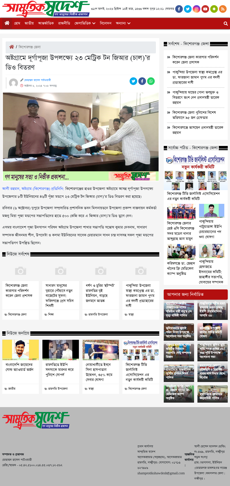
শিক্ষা (51, 314)
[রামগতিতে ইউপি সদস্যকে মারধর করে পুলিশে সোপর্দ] (60, 350)
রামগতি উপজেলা (98, 314)
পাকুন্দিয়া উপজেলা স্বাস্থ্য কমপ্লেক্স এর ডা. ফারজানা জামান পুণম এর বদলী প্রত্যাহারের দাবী (140, 295)
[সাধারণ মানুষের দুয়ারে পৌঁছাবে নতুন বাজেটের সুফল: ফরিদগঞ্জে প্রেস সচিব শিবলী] (60, 270)
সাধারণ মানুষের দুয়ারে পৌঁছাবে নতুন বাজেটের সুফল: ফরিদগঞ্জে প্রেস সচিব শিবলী (59, 295)
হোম (17, 23)
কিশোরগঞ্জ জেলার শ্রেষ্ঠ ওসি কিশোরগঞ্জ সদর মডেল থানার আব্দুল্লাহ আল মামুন (180, 231)
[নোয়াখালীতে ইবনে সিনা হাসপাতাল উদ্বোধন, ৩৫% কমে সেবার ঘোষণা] (100, 350)
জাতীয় (29, 23)
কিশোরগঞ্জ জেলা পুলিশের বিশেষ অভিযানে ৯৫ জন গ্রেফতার (194, 115)
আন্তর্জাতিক (46, 23)
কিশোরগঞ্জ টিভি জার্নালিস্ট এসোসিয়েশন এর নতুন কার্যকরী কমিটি (139, 372)
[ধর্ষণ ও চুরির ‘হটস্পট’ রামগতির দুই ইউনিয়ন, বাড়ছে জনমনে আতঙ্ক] (100, 270)
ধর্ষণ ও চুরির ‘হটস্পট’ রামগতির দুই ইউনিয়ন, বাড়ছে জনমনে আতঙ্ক (100, 293)
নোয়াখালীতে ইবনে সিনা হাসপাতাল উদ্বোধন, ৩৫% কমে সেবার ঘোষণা (99, 372)
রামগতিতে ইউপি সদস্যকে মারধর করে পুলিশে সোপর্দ (59, 370)
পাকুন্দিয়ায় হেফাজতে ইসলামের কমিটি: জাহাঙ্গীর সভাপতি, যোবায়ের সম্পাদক (211, 272)
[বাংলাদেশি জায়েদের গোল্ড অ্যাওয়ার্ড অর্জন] (20, 350)
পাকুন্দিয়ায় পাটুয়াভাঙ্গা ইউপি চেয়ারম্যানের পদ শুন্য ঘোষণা (210, 229)
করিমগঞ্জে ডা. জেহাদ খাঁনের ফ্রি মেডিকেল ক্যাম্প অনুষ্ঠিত (181, 268)
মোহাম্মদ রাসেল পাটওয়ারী (37, 80)
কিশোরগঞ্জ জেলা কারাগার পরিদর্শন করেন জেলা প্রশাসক (19, 290)
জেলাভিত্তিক (83, 23)
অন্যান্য (121, 23)
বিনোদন (105, 23)
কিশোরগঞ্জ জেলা (30, 47)
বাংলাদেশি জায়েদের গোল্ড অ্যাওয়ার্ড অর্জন (19, 367)
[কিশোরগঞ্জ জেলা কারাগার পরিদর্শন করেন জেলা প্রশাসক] (20, 270)
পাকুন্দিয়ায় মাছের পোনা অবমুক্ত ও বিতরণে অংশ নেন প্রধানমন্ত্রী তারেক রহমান (195, 97)
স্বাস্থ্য (131, 314)
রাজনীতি (64, 23)
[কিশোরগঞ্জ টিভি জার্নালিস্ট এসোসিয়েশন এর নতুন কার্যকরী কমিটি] (140, 350)
